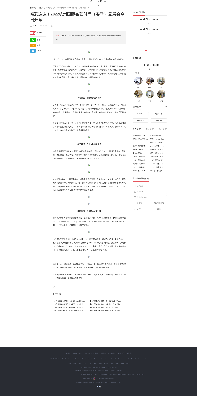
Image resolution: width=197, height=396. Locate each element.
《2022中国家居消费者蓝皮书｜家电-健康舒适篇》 (157, 167)
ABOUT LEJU (77, 353)
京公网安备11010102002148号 (105, 378)
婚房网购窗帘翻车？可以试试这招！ (140, 146)
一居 (138, 101)
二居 (149, 101)
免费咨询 (140, 120)
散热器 (106, 363)
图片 (75, 264)
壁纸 (100, 363)
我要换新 (159, 114)
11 (133, 142)
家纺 (102, 59)
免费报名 (159, 120)
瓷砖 (80, 363)
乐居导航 (129, 353)
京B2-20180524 (87, 378)
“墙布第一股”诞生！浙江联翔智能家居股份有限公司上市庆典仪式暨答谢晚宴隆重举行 (157, 171)
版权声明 (121, 353)
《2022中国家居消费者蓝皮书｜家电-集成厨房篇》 (140, 167)
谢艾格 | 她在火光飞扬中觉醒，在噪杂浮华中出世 (157, 139)
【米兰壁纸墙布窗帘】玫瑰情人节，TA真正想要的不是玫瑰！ (111, 307)
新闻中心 (42, 8)
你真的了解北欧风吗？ (157, 135)
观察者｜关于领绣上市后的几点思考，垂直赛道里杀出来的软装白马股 (140, 164)
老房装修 (137, 106)
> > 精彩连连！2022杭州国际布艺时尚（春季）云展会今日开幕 (59, 8)
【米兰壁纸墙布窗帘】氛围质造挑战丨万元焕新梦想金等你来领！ (112, 301)
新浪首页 (87, 353)
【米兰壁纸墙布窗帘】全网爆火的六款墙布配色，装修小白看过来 (112, 310)
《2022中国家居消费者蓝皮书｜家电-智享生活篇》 (157, 164)
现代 (104, 123)
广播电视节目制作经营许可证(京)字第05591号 (90, 382)
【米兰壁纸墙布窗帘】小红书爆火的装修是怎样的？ (71, 301)
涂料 (95, 363)
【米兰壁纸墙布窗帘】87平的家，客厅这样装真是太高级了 (73, 307)
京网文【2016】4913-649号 (113, 382)
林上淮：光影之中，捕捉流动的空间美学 (157, 146)
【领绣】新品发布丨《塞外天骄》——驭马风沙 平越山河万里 (140, 157)
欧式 (161, 87)
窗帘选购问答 (137, 153)
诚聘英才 (112, 353)
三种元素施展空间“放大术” (140, 139)
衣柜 (117, 363)
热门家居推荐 (55, 358)
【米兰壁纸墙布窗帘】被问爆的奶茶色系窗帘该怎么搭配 (73, 310)
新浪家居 (33, 8)
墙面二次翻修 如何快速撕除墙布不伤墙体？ (157, 153)
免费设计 (140, 114)
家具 (69, 363)
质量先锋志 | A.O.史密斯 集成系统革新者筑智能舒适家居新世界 (140, 135)
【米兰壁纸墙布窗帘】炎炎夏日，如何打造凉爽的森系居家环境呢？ (77, 304)
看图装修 (137, 58)
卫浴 (85, 363)
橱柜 (112, 363)
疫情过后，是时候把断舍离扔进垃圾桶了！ (157, 142)
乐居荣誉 (95, 353)
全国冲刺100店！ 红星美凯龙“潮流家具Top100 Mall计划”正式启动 (140, 150)
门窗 (90, 363)
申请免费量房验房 (141, 178)
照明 (122, 363)
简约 (149, 87)
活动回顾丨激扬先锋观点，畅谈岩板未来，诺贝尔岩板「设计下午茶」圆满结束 (157, 150)
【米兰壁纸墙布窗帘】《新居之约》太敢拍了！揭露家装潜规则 (111, 304)
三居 (161, 101)
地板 (74, 363)
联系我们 (104, 353)
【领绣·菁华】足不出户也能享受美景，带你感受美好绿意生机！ (157, 157)
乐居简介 (67, 353)
